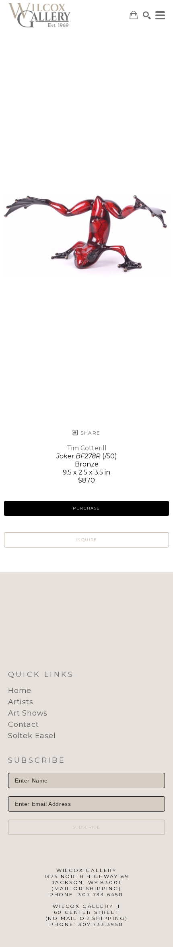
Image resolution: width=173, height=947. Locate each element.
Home (19, 690)
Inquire (86, 539)
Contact (23, 724)
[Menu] (160, 15)
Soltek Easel (32, 735)
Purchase (86, 508)
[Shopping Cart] (134, 15)
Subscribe (87, 827)
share (89, 433)
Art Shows (27, 713)
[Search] (147, 15)
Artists (20, 702)
